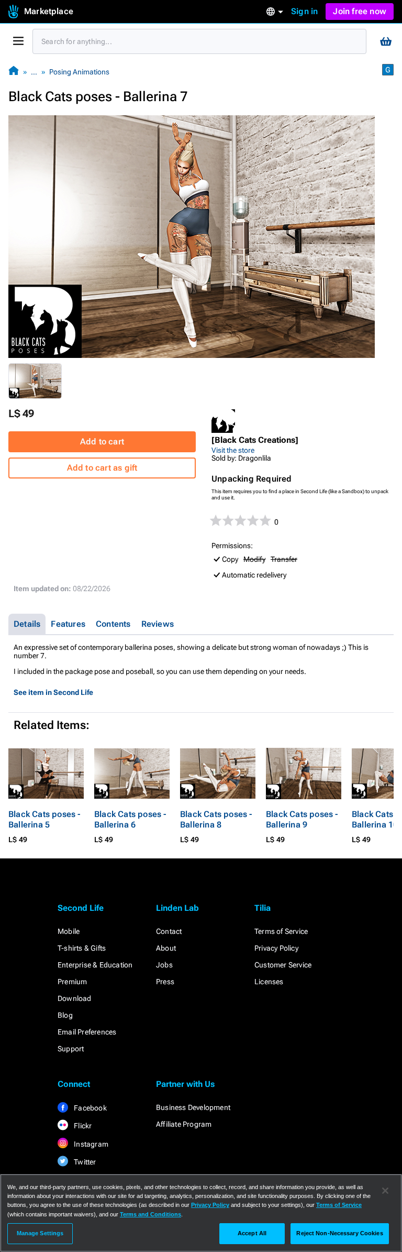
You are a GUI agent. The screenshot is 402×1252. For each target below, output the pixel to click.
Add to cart (102, 442)
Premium (72, 981)
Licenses (269, 981)
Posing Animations (79, 72)
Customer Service (282, 965)
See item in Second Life (53, 692)
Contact (169, 931)
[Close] (385, 1190)
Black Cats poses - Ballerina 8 (216, 819)
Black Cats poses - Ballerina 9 (302, 819)
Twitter (84, 1162)
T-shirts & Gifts (82, 948)
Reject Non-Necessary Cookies (339, 1233)
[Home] (13, 72)
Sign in (304, 11)
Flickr (82, 1126)
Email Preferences (87, 1032)
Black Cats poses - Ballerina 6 (130, 819)
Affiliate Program (183, 1124)
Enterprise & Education (95, 965)
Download (75, 998)
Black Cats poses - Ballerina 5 (44, 819)
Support (71, 1048)
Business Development (193, 1107)
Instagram (90, 1144)
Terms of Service (281, 931)
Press (165, 981)
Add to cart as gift (102, 468)
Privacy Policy (276, 948)
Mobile (69, 931)
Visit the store (232, 450)
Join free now (359, 11)
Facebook (89, 1108)
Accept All (252, 1233)
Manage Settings (40, 1233)
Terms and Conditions (150, 1214)
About (166, 948)
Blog (65, 1015)
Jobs (164, 965)
